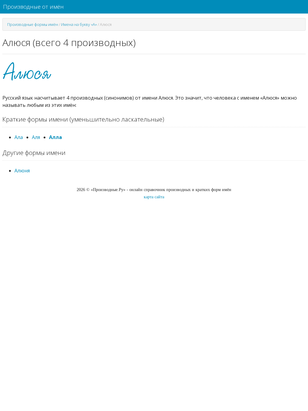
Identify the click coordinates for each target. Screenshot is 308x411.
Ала (18, 137)
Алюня (22, 170)
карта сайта (154, 197)
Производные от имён (33, 7)
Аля (36, 137)
